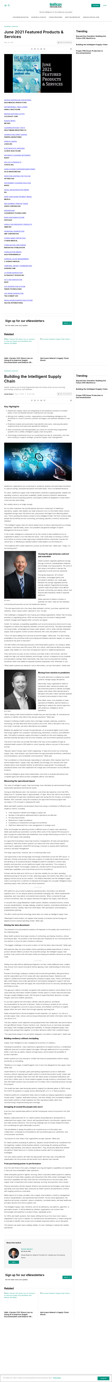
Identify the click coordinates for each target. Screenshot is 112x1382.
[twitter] (38, 49)
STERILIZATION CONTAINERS (15, 245)
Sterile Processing (55, 17)
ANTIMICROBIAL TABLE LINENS (15, 107)
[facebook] (32, 49)
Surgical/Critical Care (91, 17)
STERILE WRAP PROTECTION (14, 238)
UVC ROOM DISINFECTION (13, 293)
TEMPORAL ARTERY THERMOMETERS (18, 266)
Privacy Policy (57, 1377)
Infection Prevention (72, 17)
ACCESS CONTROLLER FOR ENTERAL (17, 100)
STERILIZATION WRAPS (13, 252)
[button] (5, 5)
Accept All (103, 1378)
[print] (71, 49)
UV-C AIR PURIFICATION (13, 280)
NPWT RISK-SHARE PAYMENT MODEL (18, 197)
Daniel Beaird (8, 394)
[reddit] (41, 49)
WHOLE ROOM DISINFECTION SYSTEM (18, 300)
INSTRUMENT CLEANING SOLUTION (17, 183)
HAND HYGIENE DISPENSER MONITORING (19, 169)
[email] (44, 49)
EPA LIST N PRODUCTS (12, 162)
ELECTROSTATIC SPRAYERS (14, 148)
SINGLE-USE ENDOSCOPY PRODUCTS (18, 224)
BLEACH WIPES (9, 121)
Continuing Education (20, 17)
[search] (9, 5)
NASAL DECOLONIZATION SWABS (16, 190)
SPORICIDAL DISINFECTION (14, 231)
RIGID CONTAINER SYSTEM (14, 217)
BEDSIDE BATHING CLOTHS (14, 114)
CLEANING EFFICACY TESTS (14, 128)
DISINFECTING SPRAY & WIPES (15, 134)
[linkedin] (35, 49)
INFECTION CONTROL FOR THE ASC (17, 176)
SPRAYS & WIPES (10, 141)
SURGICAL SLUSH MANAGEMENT (16, 259)
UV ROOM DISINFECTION (13, 273)
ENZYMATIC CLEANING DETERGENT (17, 155)
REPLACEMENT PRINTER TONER (16, 204)
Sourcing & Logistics (38, 17)
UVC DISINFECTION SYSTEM (14, 286)
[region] (56, 1378)
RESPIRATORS (9, 210)
